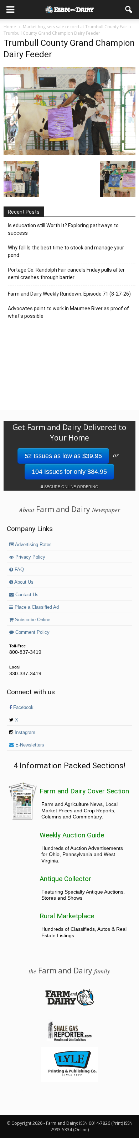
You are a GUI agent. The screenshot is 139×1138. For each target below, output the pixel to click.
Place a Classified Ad (36, 607)
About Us (23, 582)
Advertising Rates (33, 544)
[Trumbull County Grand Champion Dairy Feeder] (69, 153)
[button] (129, 9)
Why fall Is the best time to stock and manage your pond (66, 251)
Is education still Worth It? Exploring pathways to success (63, 229)
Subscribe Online (32, 619)
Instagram (24, 732)
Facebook (23, 707)
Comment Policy (32, 632)
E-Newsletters (29, 745)
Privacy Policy (29, 557)
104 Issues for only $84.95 (69, 471)
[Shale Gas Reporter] (69, 1040)
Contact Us (26, 594)
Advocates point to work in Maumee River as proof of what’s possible (68, 312)
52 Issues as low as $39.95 (63, 455)
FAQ (18, 569)
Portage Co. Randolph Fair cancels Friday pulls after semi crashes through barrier (66, 273)
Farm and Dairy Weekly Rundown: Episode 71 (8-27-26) (69, 294)
